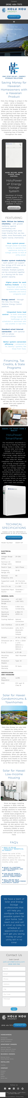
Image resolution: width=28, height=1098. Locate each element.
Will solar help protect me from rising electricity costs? (14, 881)
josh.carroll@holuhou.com (14, 962)
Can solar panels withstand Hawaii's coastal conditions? (12, 875)
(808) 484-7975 (14, 4)
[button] (14, 21)
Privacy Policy (20, 1096)
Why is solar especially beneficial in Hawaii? (13, 849)
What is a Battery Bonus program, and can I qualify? (12, 869)
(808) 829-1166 (14, 964)
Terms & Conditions (9, 1096)
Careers (14, 1)
